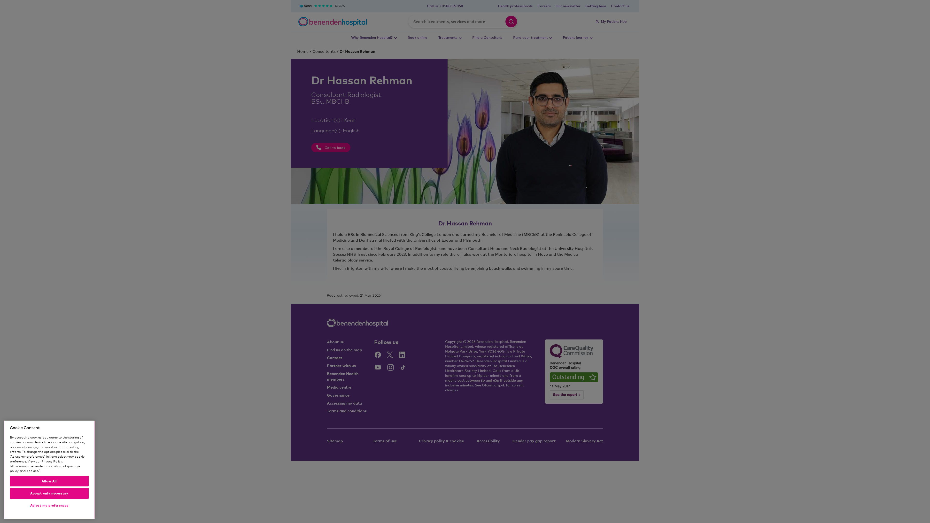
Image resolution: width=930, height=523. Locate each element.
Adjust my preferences (49, 505)
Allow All (49, 481)
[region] (49, 470)
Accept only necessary (49, 493)
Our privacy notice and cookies (62, 471)
